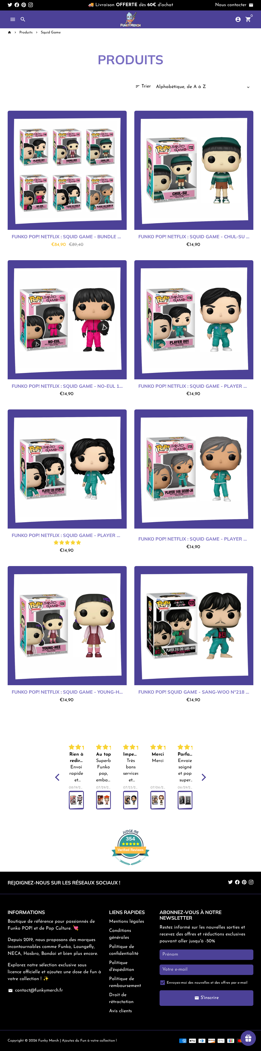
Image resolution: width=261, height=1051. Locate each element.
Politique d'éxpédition (121, 966)
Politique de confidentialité (123, 950)
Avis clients (120, 1011)
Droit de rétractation (121, 998)
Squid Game (51, 32)
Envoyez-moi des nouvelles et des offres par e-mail (207, 983)
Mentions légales (126, 921)
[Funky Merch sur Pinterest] (23, 5)
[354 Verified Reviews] (130, 868)
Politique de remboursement (125, 982)
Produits (26, 32)
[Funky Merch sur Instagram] (30, 5)
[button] (67, 543)
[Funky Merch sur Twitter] (10, 5)
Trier (143, 86)
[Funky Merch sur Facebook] (17, 5)
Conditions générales (120, 934)
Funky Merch (48, 1041)
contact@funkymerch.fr (35, 990)
